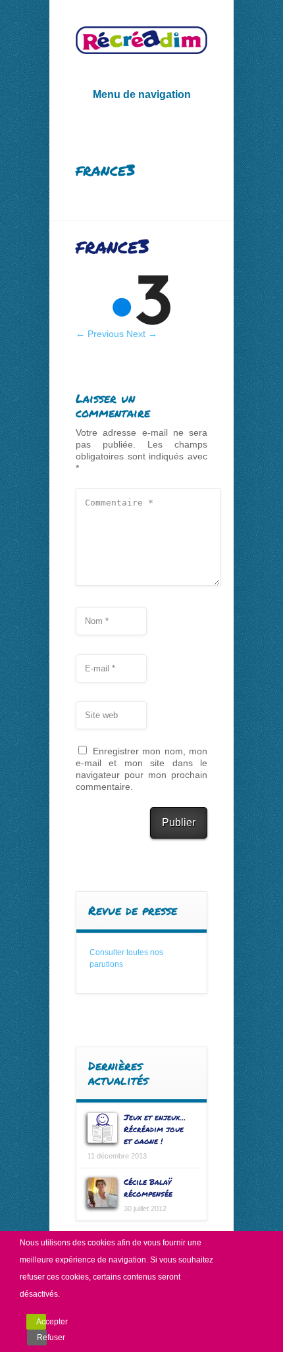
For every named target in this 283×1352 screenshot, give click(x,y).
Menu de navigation (142, 94)
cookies (101, 1242)
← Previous (100, 333)
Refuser (42, 1337)
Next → (141, 333)
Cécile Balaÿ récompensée (148, 1187)
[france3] (141, 324)
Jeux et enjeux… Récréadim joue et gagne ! (155, 1129)
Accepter (41, 1321)
